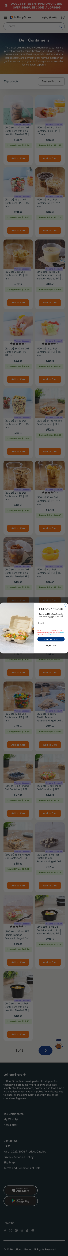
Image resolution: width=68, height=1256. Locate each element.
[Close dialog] (65, 605)
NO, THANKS (51, 646)
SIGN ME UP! (51, 639)
